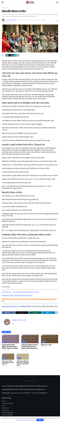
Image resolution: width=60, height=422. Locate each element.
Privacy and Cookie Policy (28, 420)
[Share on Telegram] (15, 55)
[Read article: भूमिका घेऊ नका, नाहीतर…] (49, 339)
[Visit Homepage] (30, 2)
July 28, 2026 (25, 350)
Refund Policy (5, 410)
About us (4, 401)
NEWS (7, 7)
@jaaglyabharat (13, 306)
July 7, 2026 (5, 366)
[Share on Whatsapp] (12, 55)
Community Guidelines (7, 403)
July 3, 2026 (19, 367)
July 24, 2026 (44, 346)
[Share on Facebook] (6, 55)
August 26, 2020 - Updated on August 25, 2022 (29, 20)
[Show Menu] (2, 2)
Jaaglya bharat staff (11, 20)
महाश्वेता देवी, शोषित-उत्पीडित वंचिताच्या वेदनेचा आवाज (17, 296)
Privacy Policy (5, 408)
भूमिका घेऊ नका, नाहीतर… (47, 345)
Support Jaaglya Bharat (8, 412)
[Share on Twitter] (9, 55)
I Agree (40, 420)
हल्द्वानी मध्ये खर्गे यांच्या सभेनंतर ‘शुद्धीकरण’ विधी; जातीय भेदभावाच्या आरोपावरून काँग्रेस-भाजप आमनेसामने (10, 346)
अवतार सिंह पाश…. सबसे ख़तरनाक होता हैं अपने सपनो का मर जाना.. (21, 292)
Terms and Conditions (7, 415)
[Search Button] (57, 2)
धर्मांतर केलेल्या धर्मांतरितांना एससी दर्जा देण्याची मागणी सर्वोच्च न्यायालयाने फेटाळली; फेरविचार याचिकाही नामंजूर (29, 346)
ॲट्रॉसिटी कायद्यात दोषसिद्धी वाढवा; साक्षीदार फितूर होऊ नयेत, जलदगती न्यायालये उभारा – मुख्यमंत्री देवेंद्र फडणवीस (23, 363)
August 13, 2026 (6, 350)
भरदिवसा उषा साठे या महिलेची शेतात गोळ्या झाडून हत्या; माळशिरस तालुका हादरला (8, 362)
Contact (4, 405)
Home (3, 7)
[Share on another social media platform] (18, 55)
